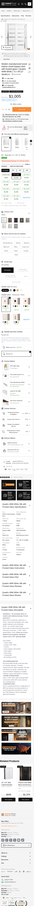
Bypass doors (26, 11)
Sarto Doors (25, 128)
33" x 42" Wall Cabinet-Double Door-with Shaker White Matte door (7, 783)
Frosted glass (20, 549)
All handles (7, 270)
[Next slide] (31, 141)
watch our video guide (16, 166)
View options (8, 799)
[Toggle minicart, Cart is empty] (22, 4)
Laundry (26, 251)
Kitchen (18, 243)
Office (15, 247)
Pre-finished (6, 525)
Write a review (17, 104)
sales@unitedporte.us (10, 882)
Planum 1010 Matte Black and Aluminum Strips (25, 783)
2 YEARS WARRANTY (8, 462)
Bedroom (27, 243)
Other (16, 254)
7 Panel (4, 521)
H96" (27, 170)
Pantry (6, 251)
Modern (18, 554)
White (18, 545)
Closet (4, 559)
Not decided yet (7, 243)
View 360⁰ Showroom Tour (9, 826)
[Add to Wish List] (29, 64)
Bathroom (6, 247)
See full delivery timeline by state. (12, 121)
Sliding (18, 521)
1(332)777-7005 (8, 879)
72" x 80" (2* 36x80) (22, 540)
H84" (20, 170)
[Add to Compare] (29, 68)
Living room (25, 247)
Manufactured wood (22, 535)
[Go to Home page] (8, 4)
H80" (13, 170)
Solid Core (5, 535)
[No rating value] (5, 477)
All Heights (5, 170)
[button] (8, 485)
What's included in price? (9, 100)
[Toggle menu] (29, 4)
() (11, 104)
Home (3, 11)
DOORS (9, 11)
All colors (5, 290)
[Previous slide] (31, 144)
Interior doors (17, 11)
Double (18, 514)
